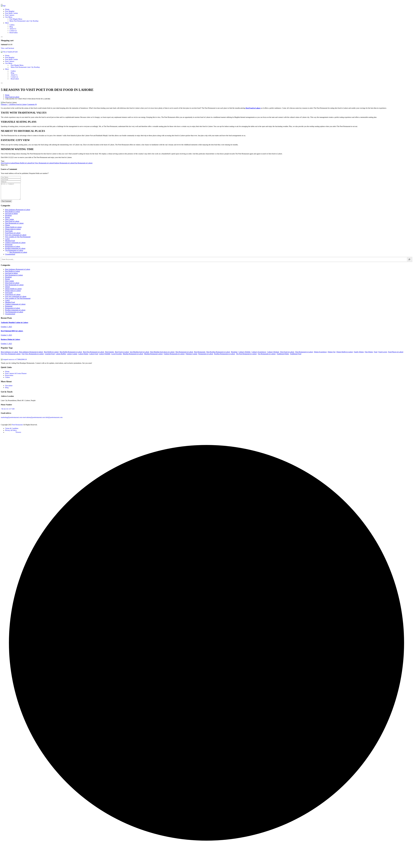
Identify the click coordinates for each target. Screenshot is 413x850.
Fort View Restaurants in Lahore (42, 163)
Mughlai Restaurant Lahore (153, 354)
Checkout (10, 48)
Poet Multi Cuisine (11, 13)
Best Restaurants (199, 352)
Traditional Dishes (283, 354)
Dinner (7, 225)
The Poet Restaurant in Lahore (246, 354)
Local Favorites (116, 354)
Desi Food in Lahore (12, 97)
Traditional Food (295, 354)
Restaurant (8, 244)
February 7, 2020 (7, 104)
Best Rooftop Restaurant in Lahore (218, 352)
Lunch (7, 239)
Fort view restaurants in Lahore (15, 235)
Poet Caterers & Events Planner (16, 373)
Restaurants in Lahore (12, 246)
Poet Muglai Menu (15, 19)
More (7, 23)
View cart (4, 48)
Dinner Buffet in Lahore (23, 163)
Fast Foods (9, 231)
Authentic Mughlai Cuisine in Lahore (14, 322)
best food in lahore (11, 213)
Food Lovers (382, 352)
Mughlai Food (10, 241)
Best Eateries (109, 352)
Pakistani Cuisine (191, 354)
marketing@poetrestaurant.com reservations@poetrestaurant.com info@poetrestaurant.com (31, 417)
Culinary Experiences (258, 352)
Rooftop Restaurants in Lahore (224, 354)
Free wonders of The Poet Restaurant (17, 237)
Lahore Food (93, 354)
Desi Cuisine (9, 219)
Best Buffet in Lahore (12, 211)
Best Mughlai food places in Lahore (162, 352)
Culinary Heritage (273, 352)
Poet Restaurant (17, 425)
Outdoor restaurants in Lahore (15, 242)
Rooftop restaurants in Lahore (15, 248)
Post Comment (6, 201)
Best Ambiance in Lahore (9, 352)
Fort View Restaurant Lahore (11, 354)
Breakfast (8, 215)
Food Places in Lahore (12, 233)
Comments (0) (32, 104)
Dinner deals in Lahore (13, 229)
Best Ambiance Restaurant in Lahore (17, 210)
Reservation (13, 32)
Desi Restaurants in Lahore (14, 223)
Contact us (13, 31)
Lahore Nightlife (104, 354)
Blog (11, 27)
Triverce (18, 432)
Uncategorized (10, 254)
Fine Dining (369, 352)
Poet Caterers (9, 15)
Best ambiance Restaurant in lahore (31, 352)
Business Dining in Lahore (10, 339)
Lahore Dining (83, 354)
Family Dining (359, 352)
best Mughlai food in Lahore (139, 352)
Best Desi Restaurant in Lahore (93, 352)
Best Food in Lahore (122, 352)
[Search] (409, 259)
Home (7, 9)
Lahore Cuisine (72, 354)
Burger (7, 217)
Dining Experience (320, 352)
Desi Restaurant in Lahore (304, 352)
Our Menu (8, 17)
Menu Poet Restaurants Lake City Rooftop (23, 21)
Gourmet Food (50, 354)
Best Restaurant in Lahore (18, 252)
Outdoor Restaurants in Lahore (64, 163)
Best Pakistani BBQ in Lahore (12, 331)
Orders (7, 377)
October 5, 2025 (6, 327)
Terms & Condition (11, 428)
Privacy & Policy (11, 430)
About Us (12, 29)
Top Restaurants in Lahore (83, 163)
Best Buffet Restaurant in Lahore (71, 352)
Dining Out (331, 352)
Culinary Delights (244, 352)
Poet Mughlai (9, 11)
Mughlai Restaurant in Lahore (133, 354)
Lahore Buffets (61, 354)
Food (375, 352)
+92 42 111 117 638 (7, 409)
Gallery (12, 25)
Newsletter (8, 386)
